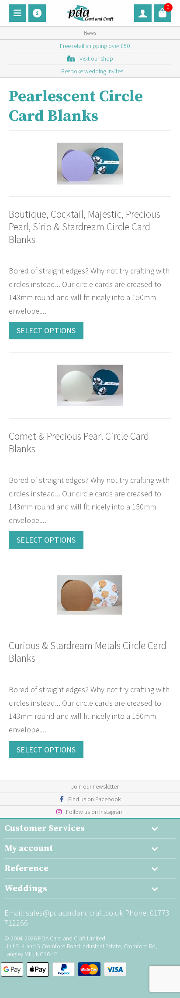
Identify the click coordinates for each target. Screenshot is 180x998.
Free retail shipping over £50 (95, 46)
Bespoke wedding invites (92, 71)
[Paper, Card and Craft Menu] (17, 13)
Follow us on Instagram (95, 812)
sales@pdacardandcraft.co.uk (74, 913)
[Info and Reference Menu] (37, 13)
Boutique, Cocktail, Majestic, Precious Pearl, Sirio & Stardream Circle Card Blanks (84, 227)
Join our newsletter (94, 786)
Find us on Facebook (94, 799)
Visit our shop (96, 58)
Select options (46, 330)
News (90, 33)
